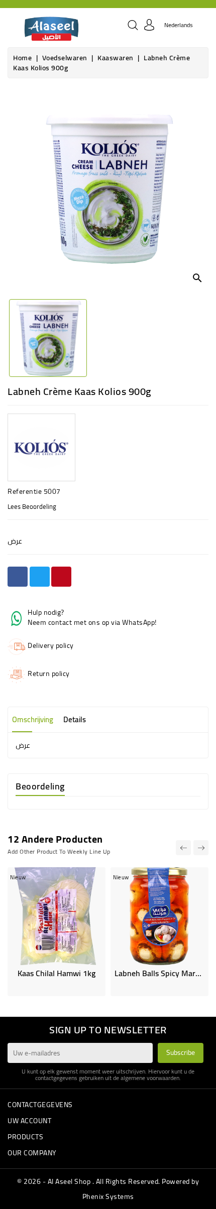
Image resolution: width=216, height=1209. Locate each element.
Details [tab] (74, 719)
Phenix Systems (108, 1196)
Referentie (25, 491)
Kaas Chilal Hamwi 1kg (56, 973)
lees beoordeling (32, 506)
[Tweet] (40, 577)
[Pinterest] (61, 577)
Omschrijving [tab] (32, 719)
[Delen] (18, 577)
